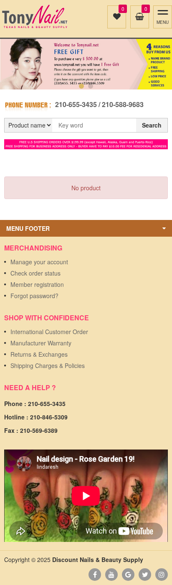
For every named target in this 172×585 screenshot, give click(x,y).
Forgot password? (34, 295)
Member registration (37, 284)
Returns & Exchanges (39, 354)
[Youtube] (111, 574)
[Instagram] (161, 574)
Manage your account (39, 262)
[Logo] (34, 16)
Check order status (35, 273)
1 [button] (81, 86)
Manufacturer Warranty (40, 343)
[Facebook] (95, 574)
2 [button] (90, 86)
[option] (86, 64)
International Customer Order (49, 331)
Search (152, 125)
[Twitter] (145, 574)
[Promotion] (86, 143)
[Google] (128, 574)
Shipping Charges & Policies (47, 365)
